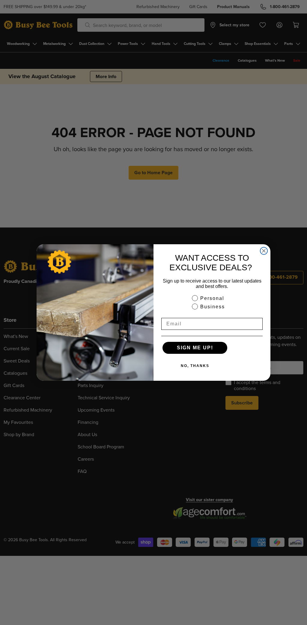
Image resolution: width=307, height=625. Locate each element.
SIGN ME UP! (195, 347)
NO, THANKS (195, 366)
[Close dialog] (263, 250)
